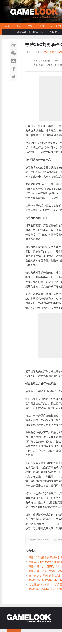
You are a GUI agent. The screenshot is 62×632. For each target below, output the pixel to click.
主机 (41, 25)
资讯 (18, 25)
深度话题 (21, 32)
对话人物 (38, 32)
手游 (30, 25)
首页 (7, 25)
